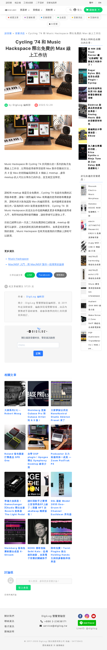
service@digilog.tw (55, 625)
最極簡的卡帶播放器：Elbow (95, 132)
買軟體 (50, 9)
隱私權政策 (47, 645)
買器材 (24, 9)
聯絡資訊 (9, 621)
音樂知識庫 (52, 3)
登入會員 (23, 587)
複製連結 (60, 275)
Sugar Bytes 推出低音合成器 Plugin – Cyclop (94, 76)
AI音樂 (54, 24)
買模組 (37, 9)
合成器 (62, 17)
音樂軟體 (30, 17)
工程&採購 (28, 3)
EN (100, 3)
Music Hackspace (18, 258)
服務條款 (60, 645)
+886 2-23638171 (54, 621)
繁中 (91, 3)
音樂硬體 (47, 17)
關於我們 (9, 615)
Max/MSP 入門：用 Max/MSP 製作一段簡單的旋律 (36, 264)
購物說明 (9, 631)
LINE (29, 275)
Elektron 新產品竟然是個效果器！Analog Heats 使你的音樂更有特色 (95, 114)
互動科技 (94, 17)
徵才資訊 (9, 626)
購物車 (94, 9)
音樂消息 (78, 17)
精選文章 (14, 17)
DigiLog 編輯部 (22, 105)
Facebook (44, 275)
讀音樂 (9, 3)
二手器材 (40, 3)
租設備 (18, 3)
